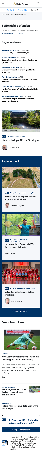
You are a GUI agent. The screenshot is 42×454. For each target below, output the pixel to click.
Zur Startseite (7, 33)
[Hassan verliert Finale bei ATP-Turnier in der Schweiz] (21, 225)
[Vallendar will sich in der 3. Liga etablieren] (21, 272)
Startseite (5, 14)
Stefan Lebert (16, 301)
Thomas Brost (14, 148)
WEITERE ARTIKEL (19, 311)
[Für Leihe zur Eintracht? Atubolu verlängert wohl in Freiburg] (22, 339)
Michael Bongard (17, 206)
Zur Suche (18, 33)
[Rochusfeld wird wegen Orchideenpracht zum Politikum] (21, 177)
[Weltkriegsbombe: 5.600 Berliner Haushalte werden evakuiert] (34, 389)
